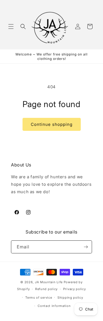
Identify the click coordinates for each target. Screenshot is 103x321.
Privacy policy (74, 289)
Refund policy (46, 289)
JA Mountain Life (49, 282)
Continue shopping (52, 124)
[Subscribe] (86, 246)
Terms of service (38, 297)
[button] (11, 26)
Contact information (54, 306)
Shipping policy (70, 297)
